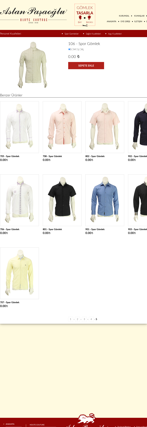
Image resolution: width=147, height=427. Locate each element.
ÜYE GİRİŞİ (125, 21)
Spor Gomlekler (72, 33)
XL (82, 49)
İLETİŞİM (138, 21)
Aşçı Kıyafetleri (115, 33)
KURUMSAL (124, 16)
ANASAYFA (111, 21)
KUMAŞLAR (139, 16)
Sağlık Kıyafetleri (93, 33)
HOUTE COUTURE (37, 425)
